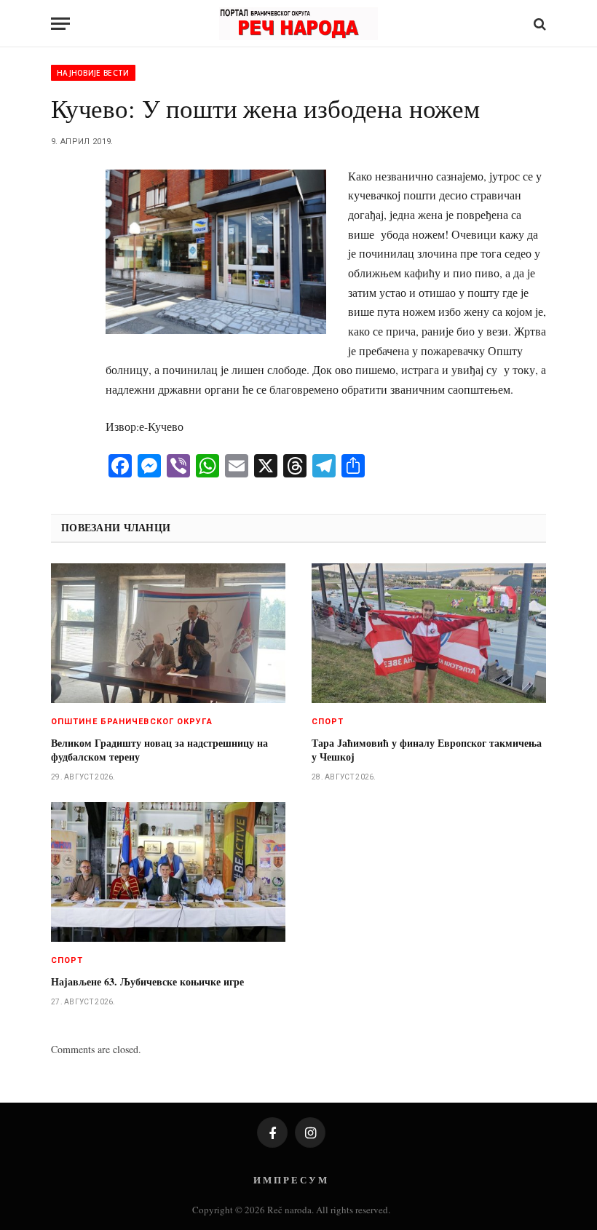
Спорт (328, 721)
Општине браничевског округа (132, 721)
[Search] (538, 23)
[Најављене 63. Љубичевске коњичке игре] (168, 872)
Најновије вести (93, 73)
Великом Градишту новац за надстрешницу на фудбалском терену (159, 749)
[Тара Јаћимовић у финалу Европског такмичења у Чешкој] (429, 633)
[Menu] (60, 23)
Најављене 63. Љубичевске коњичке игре (147, 981)
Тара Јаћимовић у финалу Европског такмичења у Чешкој (427, 749)
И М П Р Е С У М (290, 1179)
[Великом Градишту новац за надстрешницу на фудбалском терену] (168, 633)
